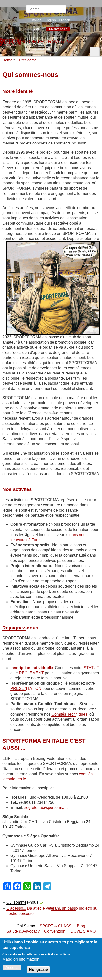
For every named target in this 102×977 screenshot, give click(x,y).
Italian (36, 20)
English (50, 20)
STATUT (91, 668)
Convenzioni (55, 931)
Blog (81, 926)
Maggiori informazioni (21, 959)
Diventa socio (58, 29)
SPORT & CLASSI (56, 926)
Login (37, 28)
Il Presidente (26, 60)
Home (7, 60)
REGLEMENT (31, 673)
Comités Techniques (69, 714)
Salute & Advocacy (23, 931)
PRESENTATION (25, 688)
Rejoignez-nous (20, 627)
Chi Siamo (26, 926)
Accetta (12, 967)
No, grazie (38, 969)
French (64, 20)
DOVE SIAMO (83, 931)
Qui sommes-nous (22, 902)
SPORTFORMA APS (46, 41)
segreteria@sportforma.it (45, 807)
